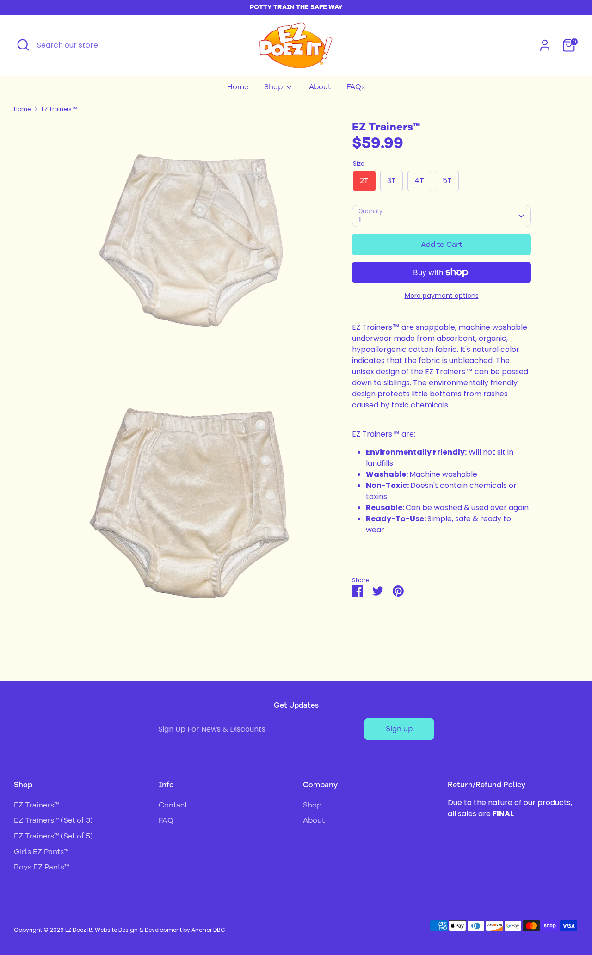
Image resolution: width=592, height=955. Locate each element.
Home (237, 87)
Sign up (399, 729)
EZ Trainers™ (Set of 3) (53, 820)
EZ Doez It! (78, 930)
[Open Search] (23, 45)
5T (447, 180)
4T (419, 180)
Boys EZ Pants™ (41, 867)
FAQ (166, 820)
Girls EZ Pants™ (41, 852)
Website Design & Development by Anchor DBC (160, 930)
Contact (173, 805)
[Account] (545, 45)
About (320, 87)
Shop (274, 87)
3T (391, 180)
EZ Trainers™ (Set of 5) (53, 836)
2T (364, 180)
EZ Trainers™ (59, 109)
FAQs (355, 87)
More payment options (442, 295)
